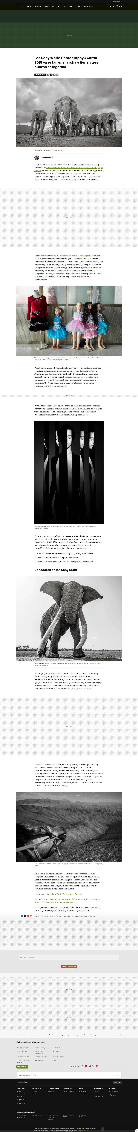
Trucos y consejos (40, 1048)
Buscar (117, 1075)
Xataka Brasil (21, 1117)
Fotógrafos (56, 1048)
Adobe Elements (40, 1060)
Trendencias (97, 1091)
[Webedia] (117, 1)
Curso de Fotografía (41, 1057)
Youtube (120, 6)
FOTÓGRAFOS (88, 6)
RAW (54, 1060)
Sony (52, 255)
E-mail (57, 75)
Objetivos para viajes (73, 1035)
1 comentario (41, 74)
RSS (93, 1065)
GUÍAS (78, 6)
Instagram (117, 6)
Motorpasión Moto (84, 1094)
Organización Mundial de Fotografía (75, 255)
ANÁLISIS (37, 6)
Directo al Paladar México (68, 1115)
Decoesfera (97, 1094)
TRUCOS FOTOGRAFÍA (52, 6)
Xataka (19, 1091)
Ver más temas (22, 1067)
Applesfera (20, 1096)
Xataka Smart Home (21, 1100)
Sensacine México (53, 1115)
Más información (83, 1130)
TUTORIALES (67, 6)
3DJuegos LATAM (37, 1115)
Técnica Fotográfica (59, 1057)
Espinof (50, 1094)
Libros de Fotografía (23, 1057)
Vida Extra (35, 1094)
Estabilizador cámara (36, 1035)
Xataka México (21, 1115)
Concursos (45, 916)
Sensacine (51, 1091)
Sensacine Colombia (51, 1118)
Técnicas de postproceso (39, 1052)
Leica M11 (105, 1035)
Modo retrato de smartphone (90, 1035)
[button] (47, 157)
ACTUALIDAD (26, 6)
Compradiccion (98, 1096)
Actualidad (58, 916)
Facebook (110, 6)
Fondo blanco (49, 1035)
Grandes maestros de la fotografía (24, 1061)
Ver (70, 966)
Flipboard (114, 6)
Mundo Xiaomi (21, 1103)
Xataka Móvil (21, 1094)
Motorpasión (82, 1091)
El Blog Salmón (113, 1091)
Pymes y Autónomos (112, 1094)
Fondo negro (60, 1035)
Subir (116, 1082)
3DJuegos (35, 1091)
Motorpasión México (82, 1115)
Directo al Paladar (68, 1091)
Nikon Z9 (113, 1035)
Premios (67, 916)
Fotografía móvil (22, 1051)
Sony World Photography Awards (67, 894)
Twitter (51, 75)
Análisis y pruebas (23, 1048)
